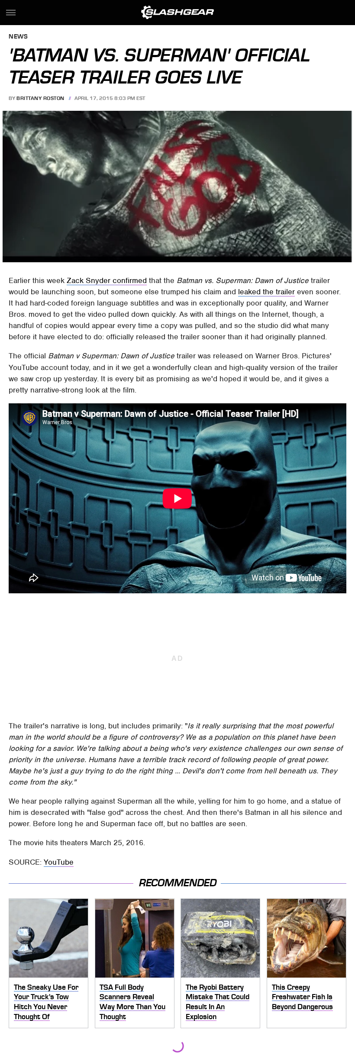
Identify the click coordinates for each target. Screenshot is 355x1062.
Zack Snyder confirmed (107, 280)
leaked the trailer (266, 291)
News (18, 37)
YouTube (59, 862)
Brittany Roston (40, 98)
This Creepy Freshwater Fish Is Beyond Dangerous (302, 997)
